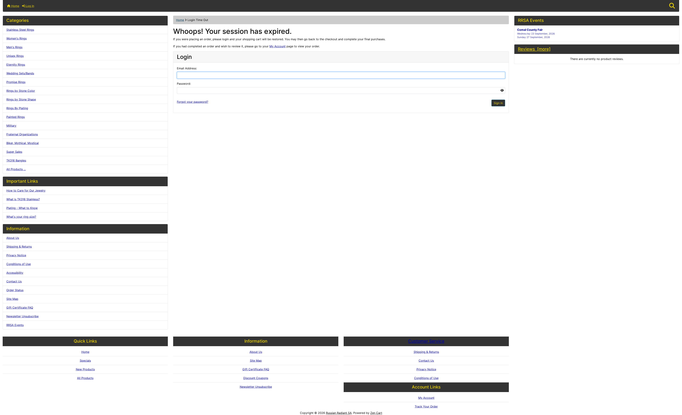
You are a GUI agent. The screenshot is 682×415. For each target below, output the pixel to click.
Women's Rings (16, 38)
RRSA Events (15, 325)
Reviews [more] (534, 49)
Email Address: (187, 68)
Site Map (12, 299)
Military (11, 125)
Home (14, 6)
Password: (184, 83)
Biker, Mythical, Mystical (22, 143)
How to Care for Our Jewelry (25, 190)
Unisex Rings (15, 56)
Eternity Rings (15, 64)
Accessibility (14, 272)
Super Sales (14, 152)
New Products (85, 369)
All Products (85, 378)
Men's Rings (14, 47)
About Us (12, 238)
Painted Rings (15, 117)
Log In (29, 6)
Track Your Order (426, 406)
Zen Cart (376, 413)
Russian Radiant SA (339, 413)
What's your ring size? (21, 216)
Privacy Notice (16, 255)
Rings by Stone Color (20, 90)
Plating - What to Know (22, 208)
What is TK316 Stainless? (23, 199)
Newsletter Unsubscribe (22, 316)
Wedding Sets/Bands (20, 73)
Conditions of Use (18, 264)
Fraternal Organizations (22, 134)
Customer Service (426, 341)
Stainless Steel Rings (20, 29)
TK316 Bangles (16, 160)
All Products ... (16, 169)
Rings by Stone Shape (21, 99)
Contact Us (14, 281)
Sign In (498, 103)
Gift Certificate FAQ (19, 307)
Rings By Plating (17, 108)
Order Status (14, 290)
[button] (672, 5)
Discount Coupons (255, 378)
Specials (85, 360)
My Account (277, 46)
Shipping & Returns (19, 246)
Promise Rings (15, 82)
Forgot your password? (192, 102)
